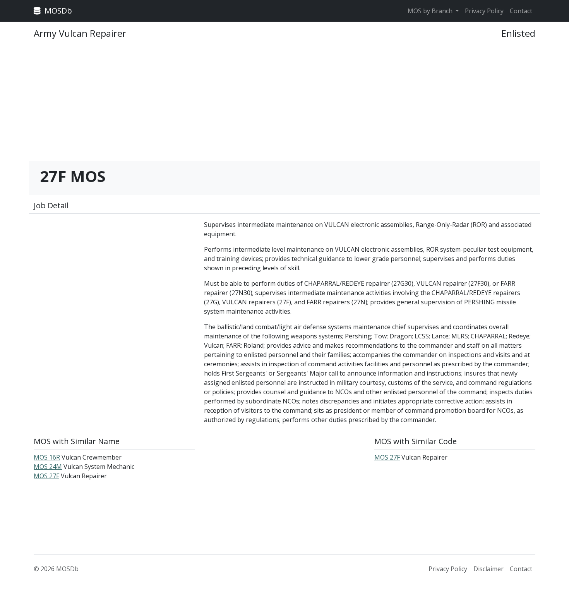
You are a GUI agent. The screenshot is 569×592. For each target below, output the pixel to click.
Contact (521, 11)
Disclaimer (488, 569)
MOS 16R (47, 457)
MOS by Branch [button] (431, 11)
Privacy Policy (484, 11)
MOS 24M (48, 466)
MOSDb (57, 10)
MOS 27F (46, 476)
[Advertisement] (284, 103)
